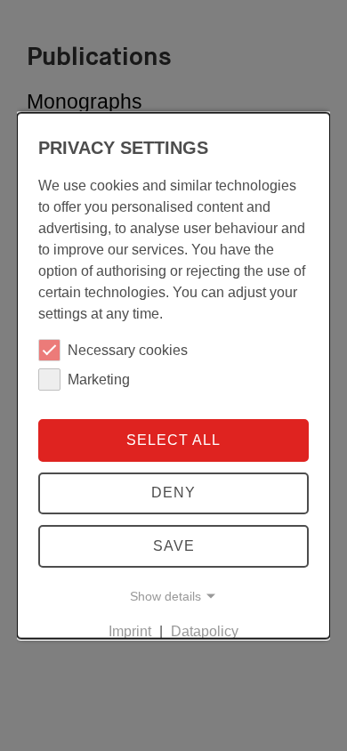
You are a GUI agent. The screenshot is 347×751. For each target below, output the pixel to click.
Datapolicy (204, 630)
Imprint (130, 630)
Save (174, 545)
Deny (173, 492)
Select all (173, 439)
